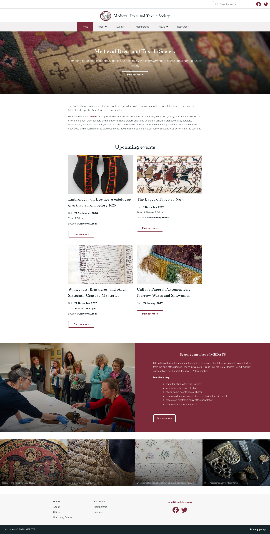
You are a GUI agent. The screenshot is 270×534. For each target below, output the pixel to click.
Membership (142, 26)
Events (120, 26)
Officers (57, 512)
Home (85, 26)
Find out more (135, 74)
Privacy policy (258, 529)
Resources (183, 26)
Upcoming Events (62, 517)
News (162, 26)
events (93, 116)
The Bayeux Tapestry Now (160, 199)
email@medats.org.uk (180, 502)
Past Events (100, 501)
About (101, 26)
